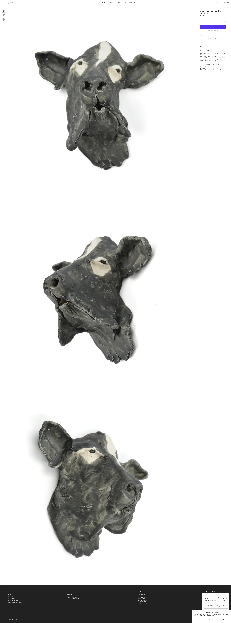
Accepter (211, 619)
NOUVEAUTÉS (102, 2)
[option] (4, 11)
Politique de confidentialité (12, 600)
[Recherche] (225, 2)
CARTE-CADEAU (132, 2)
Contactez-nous (9, 596)
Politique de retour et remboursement (14, 602)
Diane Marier (203, 9)
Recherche (8, 594)
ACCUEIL (95, 2)
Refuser (222, 619)
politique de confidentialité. (209, 615)
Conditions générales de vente (12, 598)
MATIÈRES (110, 2)
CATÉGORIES (117, 2)
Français (217, 2)
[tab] (203, 46)
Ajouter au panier (217, 23)
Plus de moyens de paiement (212, 30)
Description (202, 46)
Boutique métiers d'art (13, 619)
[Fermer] (228, 595)
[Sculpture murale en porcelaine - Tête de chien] (4, 11)
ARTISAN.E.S (124, 2)
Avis (207, 46)
